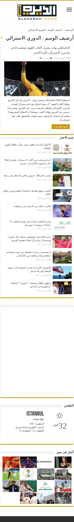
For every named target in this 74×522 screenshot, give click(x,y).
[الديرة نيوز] (37, 11)
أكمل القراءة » (61, 126)
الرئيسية (69, 29)
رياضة (47, 58)
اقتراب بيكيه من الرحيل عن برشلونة (32, 206)
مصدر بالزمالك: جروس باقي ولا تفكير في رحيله (27, 175)
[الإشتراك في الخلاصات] (1, 37)
